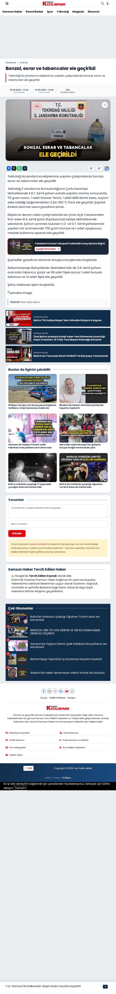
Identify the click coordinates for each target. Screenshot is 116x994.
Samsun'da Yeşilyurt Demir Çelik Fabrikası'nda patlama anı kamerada (30, 446)
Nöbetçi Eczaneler (19, 732)
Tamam (20, 788)
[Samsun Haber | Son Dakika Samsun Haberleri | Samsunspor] (54, 3)
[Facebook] (43, 691)
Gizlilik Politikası (57, 697)
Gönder (17, 533)
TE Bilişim (66, 777)
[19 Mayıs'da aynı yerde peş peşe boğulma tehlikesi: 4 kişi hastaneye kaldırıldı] (32, 388)
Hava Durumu (70, 732)
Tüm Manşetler (17, 747)
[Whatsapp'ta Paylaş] (19, 168)
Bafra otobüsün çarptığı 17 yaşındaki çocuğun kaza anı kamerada (29, 486)
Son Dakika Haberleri (74, 747)
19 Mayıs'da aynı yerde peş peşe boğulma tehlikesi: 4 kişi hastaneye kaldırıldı (32, 407)
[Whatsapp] (72, 691)
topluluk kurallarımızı (39, 544)
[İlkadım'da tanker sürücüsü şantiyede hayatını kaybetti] (83, 388)
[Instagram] (55, 691)
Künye (43, 697)
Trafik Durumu (16, 740)
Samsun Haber (12, 11)
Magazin (78, 11)
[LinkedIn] (60, 691)
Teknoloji (63, 11)
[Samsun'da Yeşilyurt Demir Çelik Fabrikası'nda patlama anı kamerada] (32, 428)
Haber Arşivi (15, 754)
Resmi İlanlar (34, 11)
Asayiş (23, 62)
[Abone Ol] (106, 168)
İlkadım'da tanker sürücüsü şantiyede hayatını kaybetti (81, 407)
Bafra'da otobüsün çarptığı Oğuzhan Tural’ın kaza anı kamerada (80, 486)
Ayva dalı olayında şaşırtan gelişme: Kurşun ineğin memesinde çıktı (80, 446)
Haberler (11, 62)
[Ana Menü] (7, 3)
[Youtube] (66, 691)
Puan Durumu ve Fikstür (76, 740)
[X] (49, 691)
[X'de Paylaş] (13, 168)
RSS (29, 768)
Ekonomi (93, 11)
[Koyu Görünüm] (107, 4)
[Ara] (102, 4)
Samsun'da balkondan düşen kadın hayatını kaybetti (46, 986)
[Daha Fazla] (25, 168)
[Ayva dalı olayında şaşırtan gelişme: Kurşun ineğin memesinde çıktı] (83, 428)
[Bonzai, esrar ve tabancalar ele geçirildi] (58, 130)
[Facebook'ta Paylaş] (9, 168)
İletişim (72, 697)
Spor (50, 11)
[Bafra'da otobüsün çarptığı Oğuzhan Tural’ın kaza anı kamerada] (83, 467)
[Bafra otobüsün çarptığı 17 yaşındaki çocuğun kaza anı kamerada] (32, 467)
